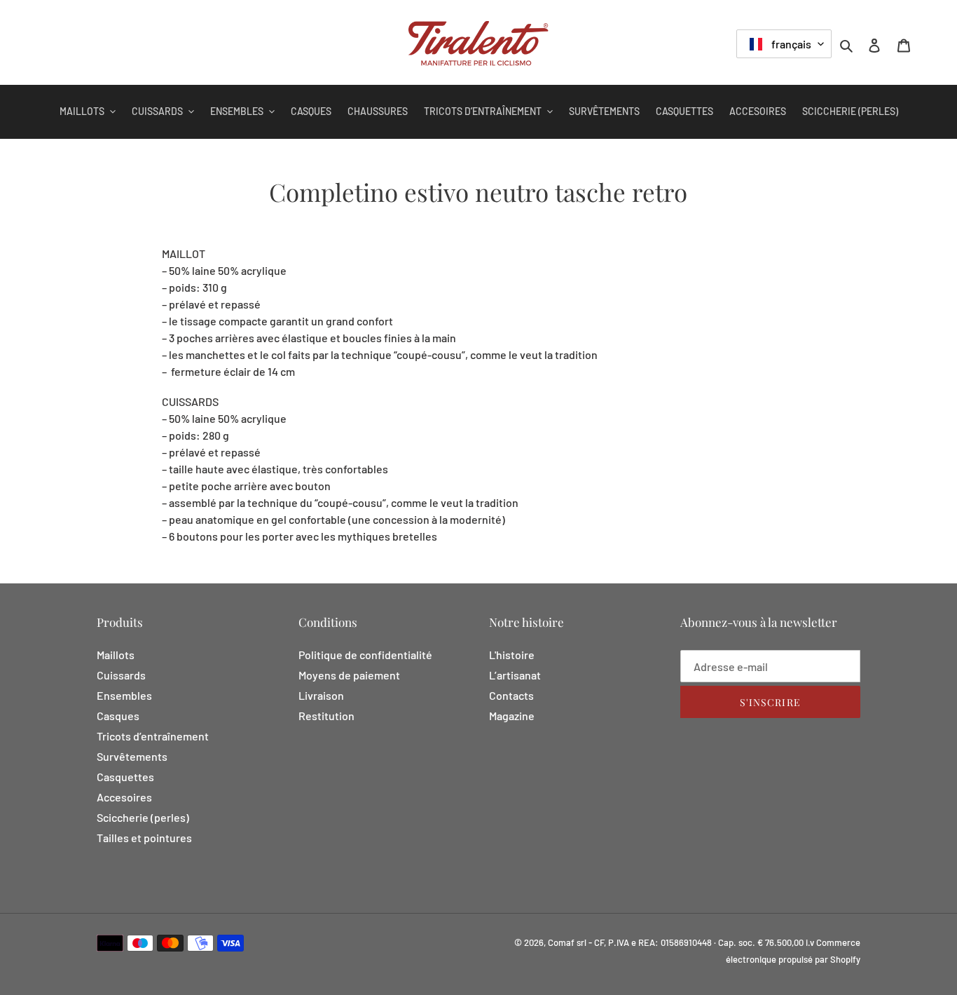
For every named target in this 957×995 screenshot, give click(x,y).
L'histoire (512, 654)
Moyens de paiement (349, 675)
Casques (118, 715)
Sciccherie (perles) (143, 817)
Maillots (116, 654)
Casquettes (125, 776)
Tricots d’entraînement (153, 736)
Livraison (321, 695)
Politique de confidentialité (365, 654)
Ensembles (124, 695)
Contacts (511, 695)
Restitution (326, 715)
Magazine (512, 715)
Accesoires (124, 797)
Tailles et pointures (144, 837)
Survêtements (132, 756)
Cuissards (121, 675)
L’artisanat (515, 675)
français (790, 43)
